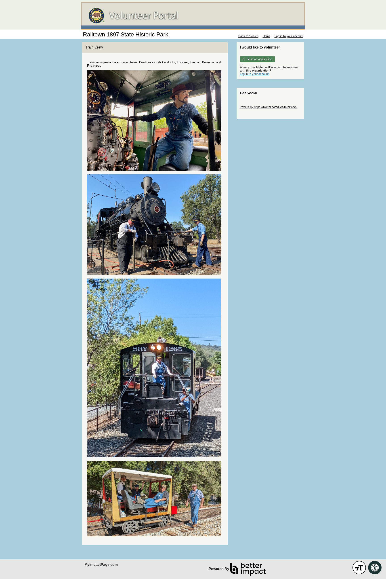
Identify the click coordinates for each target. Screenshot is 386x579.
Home (266, 36)
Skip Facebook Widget (254, 113)
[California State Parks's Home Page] (193, 16)
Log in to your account (289, 36)
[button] (359, 567)
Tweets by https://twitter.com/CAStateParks (268, 107)
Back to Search (248, 36)
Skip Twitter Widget (252, 103)
